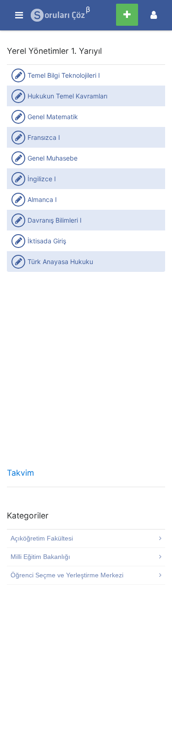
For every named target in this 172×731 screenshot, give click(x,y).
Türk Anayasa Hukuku (60, 261)
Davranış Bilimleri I (55, 220)
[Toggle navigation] (154, 15)
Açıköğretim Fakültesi (42, 538)
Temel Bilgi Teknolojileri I (64, 75)
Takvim (20, 473)
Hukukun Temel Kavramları (67, 96)
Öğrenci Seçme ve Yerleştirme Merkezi (67, 575)
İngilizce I (42, 179)
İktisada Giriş (47, 241)
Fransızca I (44, 137)
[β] (58, 15)
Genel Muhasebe (53, 158)
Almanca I (42, 199)
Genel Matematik (53, 117)
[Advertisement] (86, 373)
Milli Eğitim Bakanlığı (40, 556)
